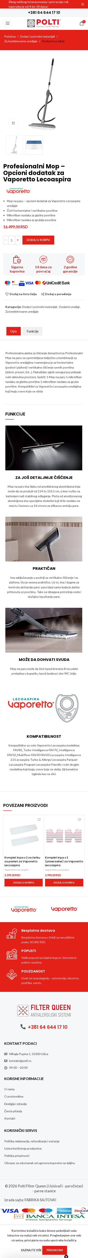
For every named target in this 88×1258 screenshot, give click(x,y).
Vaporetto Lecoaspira (16, 869)
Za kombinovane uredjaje (20, 41)
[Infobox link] (44, 12)
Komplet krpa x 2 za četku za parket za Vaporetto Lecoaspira (22, 861)
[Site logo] (44, 23)
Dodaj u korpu (38, 240)
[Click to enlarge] (13, 123)
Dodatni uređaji (53, 41)
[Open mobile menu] (7, 23)
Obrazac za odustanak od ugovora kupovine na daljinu (39, 1163)
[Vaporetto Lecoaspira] (23, 909)
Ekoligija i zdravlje (15, 1104)
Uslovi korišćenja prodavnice (23, 1148)
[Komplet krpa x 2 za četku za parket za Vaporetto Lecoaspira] (23, 835)
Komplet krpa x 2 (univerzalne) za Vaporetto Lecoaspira (64, 861)
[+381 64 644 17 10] (23, 1026)
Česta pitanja (13, 1111)
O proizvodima (13, 1096)
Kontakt (9, 1118)
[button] (23, 882)
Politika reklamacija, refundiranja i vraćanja (31, 1141)
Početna (10, 36)
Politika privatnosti (16, 1155)
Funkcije (32, 331)
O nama (9, 1089)
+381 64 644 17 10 (47, 1027)
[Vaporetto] (64, 909)
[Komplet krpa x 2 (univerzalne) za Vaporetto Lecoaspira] (64, 835)
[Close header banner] (82, 4)
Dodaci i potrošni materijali (37, 36)
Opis (13, 331)
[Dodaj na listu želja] (39, 820)
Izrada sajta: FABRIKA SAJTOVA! (30, 1200)
